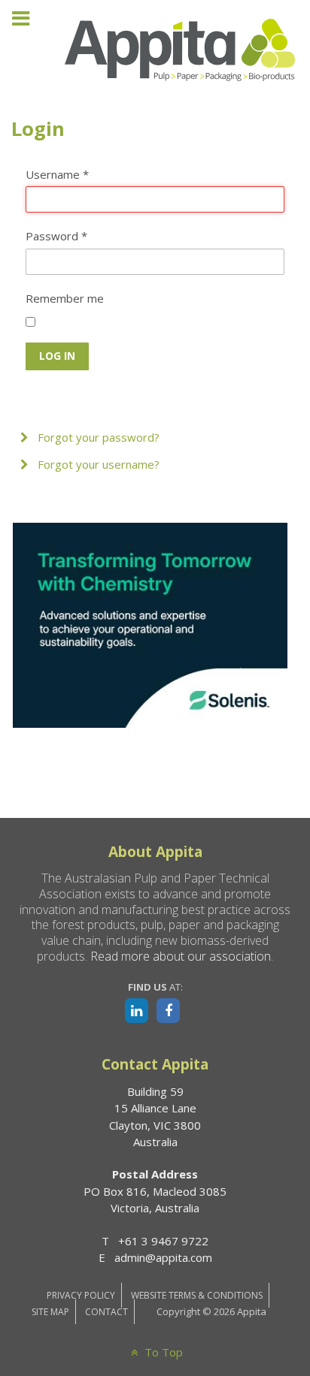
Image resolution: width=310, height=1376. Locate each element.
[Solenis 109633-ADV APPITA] (150, 624)
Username (57, 174)
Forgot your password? (97, 437)
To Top (162, 1351)
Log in (57, 356)
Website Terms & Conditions (197, 1295)
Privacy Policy (81, 1295)
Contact (106, 1311)
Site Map (50, 1311)
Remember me (65, 298)
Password (56, 235)
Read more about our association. (181, 956)
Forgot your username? (97, 464)
